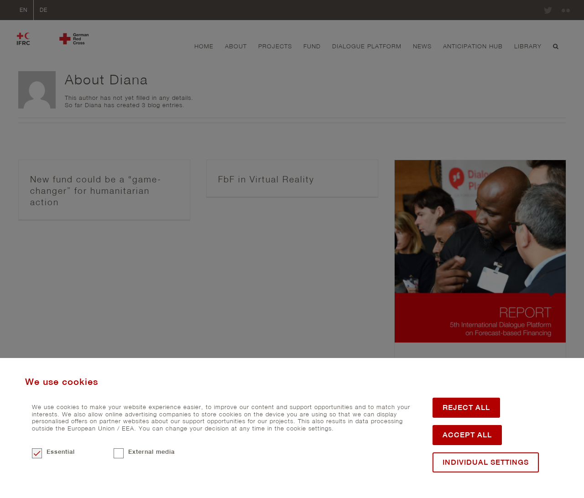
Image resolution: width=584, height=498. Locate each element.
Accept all (467, 435)
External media (151, 451)
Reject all (466, 407)
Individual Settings (486, 462)
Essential (61, 451)
